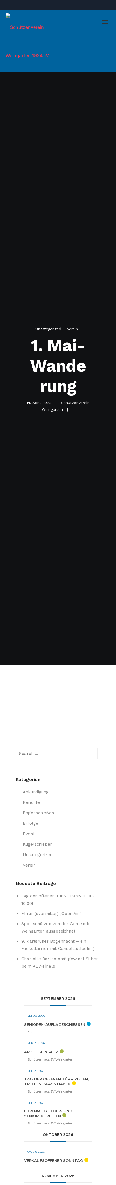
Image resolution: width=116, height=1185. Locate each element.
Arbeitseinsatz (41, 1052)
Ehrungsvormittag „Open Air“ (51, 913)
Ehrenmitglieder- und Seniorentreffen (48, 1113)
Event (29, 833)
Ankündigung (36, 792)
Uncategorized (48, 329)
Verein (72, 329)
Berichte (31, 802)
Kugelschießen (38, 844)
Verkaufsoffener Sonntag (53, 1160)
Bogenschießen (38, 812)
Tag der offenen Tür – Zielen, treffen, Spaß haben (56, 1081)
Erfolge (30, 823)
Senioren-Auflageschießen (54, 1024)
